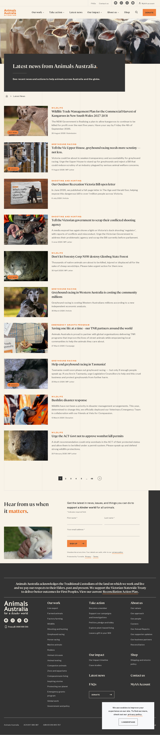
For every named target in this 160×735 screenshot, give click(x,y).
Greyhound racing (64, 144)
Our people (136, 618)
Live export (52, 608)
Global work (53, 700)
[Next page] (100, 478)
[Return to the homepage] (10, 12)
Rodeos (51, 649)
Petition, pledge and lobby (101, 622)
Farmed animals (55, 613)
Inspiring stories (55, 681)
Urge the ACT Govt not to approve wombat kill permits (88, 436)
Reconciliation (138, 644)
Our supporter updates (141, 634)
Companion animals (56, 665)
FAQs (93, 3)
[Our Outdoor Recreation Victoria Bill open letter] (26, 194)
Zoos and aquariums (57, 670)
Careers (134, 623)
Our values (136, 608)
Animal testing (54, 660)
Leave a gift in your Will (100, 633)
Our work (37, 12)
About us (112, 12)
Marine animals (54, 644)
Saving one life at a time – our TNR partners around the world (92, 328)
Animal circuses (55, 655)
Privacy (88, 556)
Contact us (103, 3)
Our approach (137, 613)
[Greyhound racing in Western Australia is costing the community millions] (26, 302)
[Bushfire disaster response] (26, 410)
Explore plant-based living (101, 627)
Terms (95, 556)
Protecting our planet (57, 686)
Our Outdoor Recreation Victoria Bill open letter (83, 184)
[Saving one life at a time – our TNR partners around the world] (26, 338)
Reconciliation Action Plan (120, 592)
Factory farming (55, 618)
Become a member (98, 608)
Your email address (81, 529)
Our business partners (141, 639)
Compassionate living (57, 675)
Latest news (76, 12)
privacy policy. (135, 714)
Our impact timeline (98, 659)
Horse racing (53, 639)
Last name (114, 518)
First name (77, 518)
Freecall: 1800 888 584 (18, 626)
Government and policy (58, 705)
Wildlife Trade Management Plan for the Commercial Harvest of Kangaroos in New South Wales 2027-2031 (94, 113)
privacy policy (117, 552)
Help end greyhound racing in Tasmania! (79, 364)
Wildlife (57, 107)
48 (92, 478)
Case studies (95, 665)
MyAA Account (140, 684)
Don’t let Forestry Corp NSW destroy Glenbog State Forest (90, 256)
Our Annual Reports (140, 629)
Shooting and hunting (67, 180)
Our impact (93, 12)
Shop (127, 12)
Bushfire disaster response (69, 400)
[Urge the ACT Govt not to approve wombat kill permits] (26, 445)
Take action (56, 12)
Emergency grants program (71, 325)
